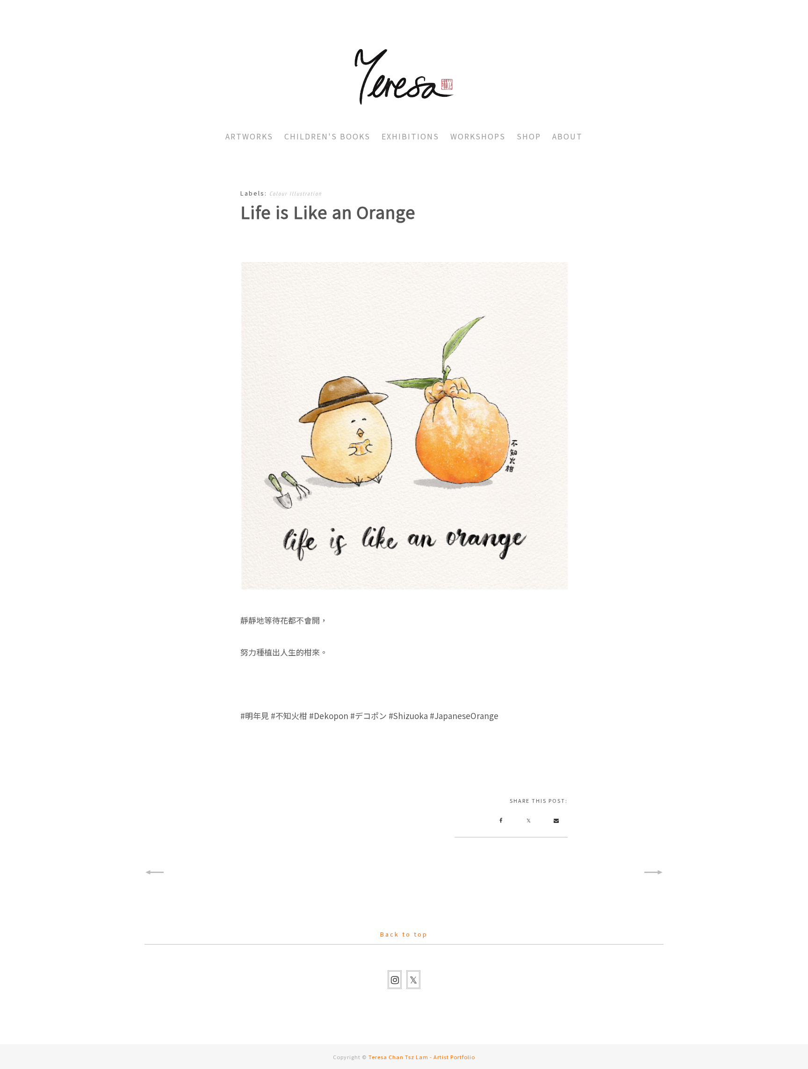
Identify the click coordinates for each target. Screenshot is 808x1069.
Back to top (404, 934)
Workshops (477, 136)
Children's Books (327, 136)
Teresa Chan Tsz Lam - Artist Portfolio (421, 1057)
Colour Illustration (295, 193)
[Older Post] (654, 872)
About (567, 136)
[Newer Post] (154, 872)
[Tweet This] (528, 820)
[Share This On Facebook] (500, 820)
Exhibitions (410, 136)
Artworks (249, 136)
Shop (529, 136)
